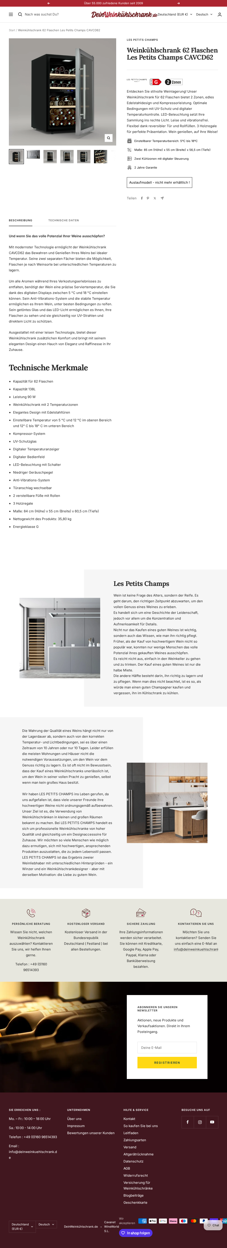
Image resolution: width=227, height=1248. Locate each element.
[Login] (220, 14)
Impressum (76, 1126)
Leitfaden (130, 1133)
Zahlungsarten (134, 1140)
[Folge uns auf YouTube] (212, 1122)
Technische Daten (63, 220)
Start (12, 30)
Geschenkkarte (135, 1202)
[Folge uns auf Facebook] (188, 1122)
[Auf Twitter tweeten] (155, 198)
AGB (126, 1168)
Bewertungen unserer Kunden (91, 1133)
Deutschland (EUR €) (173, 14)
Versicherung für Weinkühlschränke (138, 1185)
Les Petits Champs (142, 39)
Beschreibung (20, 220)
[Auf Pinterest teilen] (148, 198)
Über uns (74, 1119)
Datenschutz (133, 1161)
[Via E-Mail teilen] (162, 198)
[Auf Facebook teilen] (142, 198)
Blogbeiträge (133, 1195)
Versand (129, 1147)
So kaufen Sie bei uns (140, 1126)
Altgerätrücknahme (138, 1154)
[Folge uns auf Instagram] (200, 1122)
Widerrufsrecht (135, 1175)
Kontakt (129, 1119)
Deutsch (202, 14)
